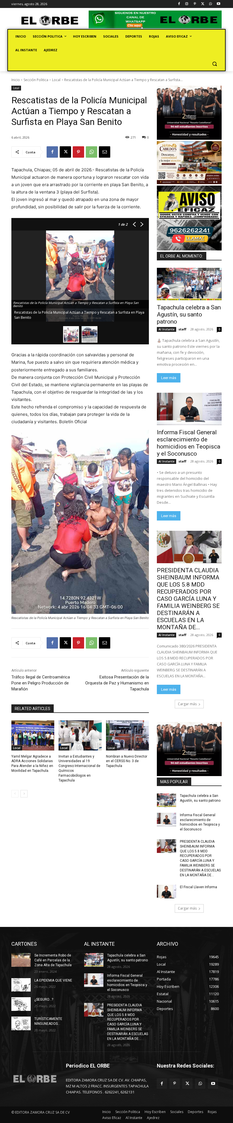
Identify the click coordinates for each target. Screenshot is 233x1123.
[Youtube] (218, 4)
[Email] (104, 152)
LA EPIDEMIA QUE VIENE (53, 980)
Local (56, 79)
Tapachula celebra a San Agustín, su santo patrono (189, 314)
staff (182, 329)
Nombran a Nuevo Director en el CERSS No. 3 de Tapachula (126, 761)
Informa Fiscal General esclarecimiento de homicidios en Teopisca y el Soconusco (188, 443)
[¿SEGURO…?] (21, 1004)
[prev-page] (14, 793)
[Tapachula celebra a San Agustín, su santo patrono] (189, 284)
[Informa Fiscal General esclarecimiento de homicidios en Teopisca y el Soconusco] (189, 409)
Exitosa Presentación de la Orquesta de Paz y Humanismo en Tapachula (117, 683)
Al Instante (166, 329)
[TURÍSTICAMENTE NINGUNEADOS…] (21, 1023)
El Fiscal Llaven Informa (198, 887)
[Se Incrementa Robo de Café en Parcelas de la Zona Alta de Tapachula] (21, 960)
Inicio (15, 79)
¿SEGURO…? (43, 999)
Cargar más (187, 704)
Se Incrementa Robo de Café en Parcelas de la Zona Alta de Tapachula (53, 960)
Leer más (168, 378)
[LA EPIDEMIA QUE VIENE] (21, 985)
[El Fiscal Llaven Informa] (166, 891)
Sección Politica (36, 79)
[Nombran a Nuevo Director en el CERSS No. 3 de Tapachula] (127, 735)
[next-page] (24, 793)
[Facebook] (179, 4)
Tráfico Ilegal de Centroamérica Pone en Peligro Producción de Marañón (40, 683)
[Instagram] (187, 4)
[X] (202, 4)
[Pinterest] (195, 4)
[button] (214, 64)
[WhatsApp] (210, 4)
